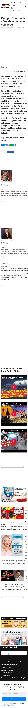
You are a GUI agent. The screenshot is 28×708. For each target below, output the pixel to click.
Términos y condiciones (7, 670)
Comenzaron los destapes (7, 240)
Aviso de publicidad (6, 667)
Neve (6, 661)
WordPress (20, 661)
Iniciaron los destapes (6, 182)
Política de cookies (5, 675)
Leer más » (10, 256)
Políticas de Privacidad (6, 672)
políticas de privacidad (8, 705)
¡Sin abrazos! (4, 263)
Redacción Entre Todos (8, 27)
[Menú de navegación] (25, 6)
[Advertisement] (14, 337)
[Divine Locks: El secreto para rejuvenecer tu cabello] (12, 545)
